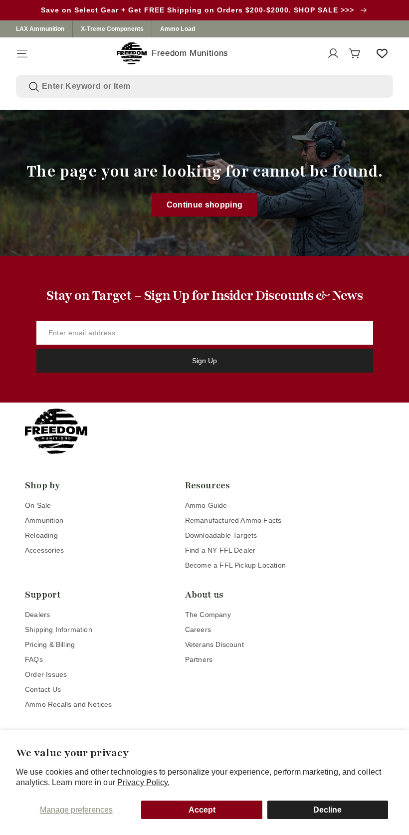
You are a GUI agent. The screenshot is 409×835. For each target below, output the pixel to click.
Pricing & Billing (50, 644)
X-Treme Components (112, 28)
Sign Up (204, 361)
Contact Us (43, 689)
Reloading (41, 535)
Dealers (37, 615)
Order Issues (46, 674)
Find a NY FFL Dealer (220, 550)
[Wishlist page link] (382, 53)
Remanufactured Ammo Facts (233, 520)
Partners (199, 659)
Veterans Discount (214, 644)
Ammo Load (177, 28)
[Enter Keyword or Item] (34, 86)
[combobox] (211, 86)
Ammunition (44, 520)
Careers (198, 629)
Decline (327, 810)
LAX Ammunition (40, 28)
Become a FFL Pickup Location (235, 565)
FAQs (34, 659)
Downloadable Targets (221, 535)
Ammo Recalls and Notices (68, 704)
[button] (22, 53)
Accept (202, 810)
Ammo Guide (206, 505)
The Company (208, 615)
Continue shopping (205, 205)
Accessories (44, 550)
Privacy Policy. (143, 782)
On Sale (38, 505)
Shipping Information (58, 629)
